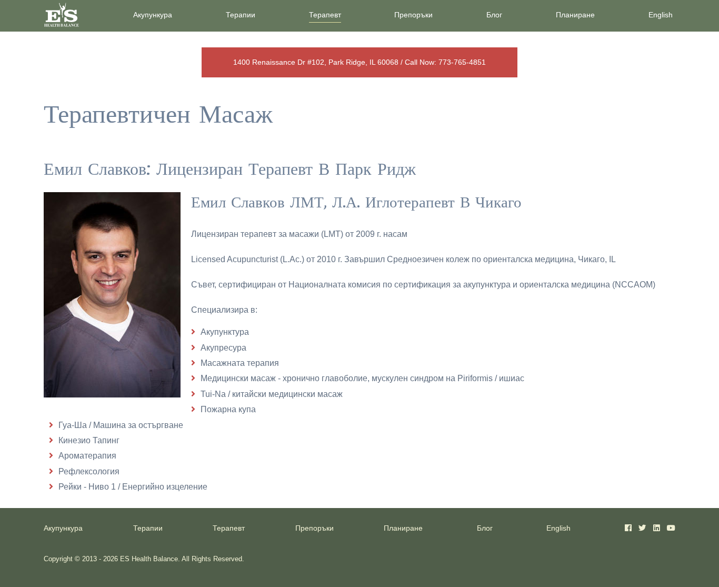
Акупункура (152, 15)
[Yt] (671, 528)
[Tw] (642, 528)
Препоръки (413, 15)
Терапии (240, 15)
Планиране (575, 15)
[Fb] (628, 528)
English (660, 15)
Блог (494, 15)
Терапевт (325, 15)
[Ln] (656, 528)
